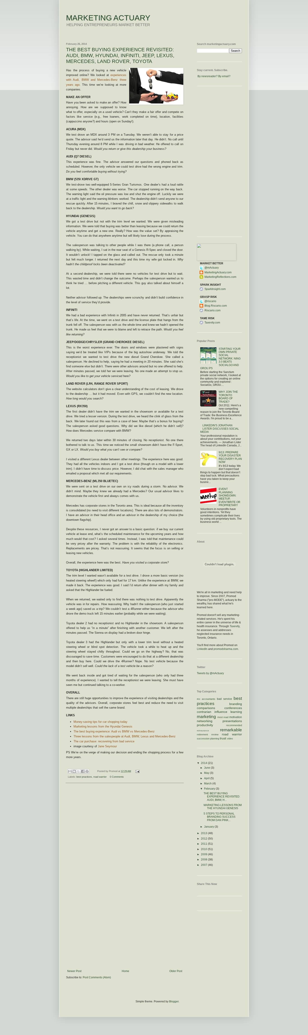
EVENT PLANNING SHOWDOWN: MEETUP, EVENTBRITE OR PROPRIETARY (229, 497)
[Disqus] (124, 845)
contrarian (204, 712)
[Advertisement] (125, 936)
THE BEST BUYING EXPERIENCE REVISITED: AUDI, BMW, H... (222, 797)
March (208, 783)
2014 (204, 763)
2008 (204, 859)
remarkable (231, 729)
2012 (204, 838)
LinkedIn (202, 649)
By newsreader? (208, 76)
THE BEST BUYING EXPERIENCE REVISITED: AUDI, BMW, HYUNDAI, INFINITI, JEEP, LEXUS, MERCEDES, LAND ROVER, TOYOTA (120, 55)
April (207, 778)
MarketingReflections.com (220, 276)
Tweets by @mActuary (210, 673)
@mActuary (212, 267)
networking (204, 721)
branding (235, 704)
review (214, 734)
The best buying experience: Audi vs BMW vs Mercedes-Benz (114, 731)
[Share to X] (78, 771)
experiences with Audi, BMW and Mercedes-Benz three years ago (96, 79)
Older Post (175, 971)
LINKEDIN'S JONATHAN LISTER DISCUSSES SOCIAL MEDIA (219, 428)
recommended (234, 725)
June (207, 767)
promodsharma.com (226, 649)
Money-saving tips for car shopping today (100, 721)
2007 (204, 865)
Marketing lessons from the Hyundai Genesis (103, 726)
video (230, 738)
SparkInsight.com (215, 289)
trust (223, 738)
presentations (232, 721)
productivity (205, 725)
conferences (233, 708)
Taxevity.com (212, 322)
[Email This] (70, 771)
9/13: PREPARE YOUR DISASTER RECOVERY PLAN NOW (230, 457)
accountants (208, 699)
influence (220, 712)
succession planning (208, 738)
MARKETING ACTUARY (108, 17)
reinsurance (203, 730)
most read (223, 717)
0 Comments (117, 776)
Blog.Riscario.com (216, 305)
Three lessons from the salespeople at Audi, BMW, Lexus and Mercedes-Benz (125, 736)
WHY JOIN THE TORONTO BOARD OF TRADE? (228, 396)
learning (236, 712)
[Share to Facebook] (82, 771)
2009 (204, 854)
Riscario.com (213, 310)
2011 (204, 843)
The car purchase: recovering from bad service (104, 741)
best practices (84, 776)
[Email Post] (136, 771)
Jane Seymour (107, 746)
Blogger (174, 1001)
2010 (204, 849)
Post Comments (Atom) (97, 977)
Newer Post (74, 971)
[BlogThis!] (74, 771)
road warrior (100, 776)
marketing (206, 716)
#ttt (198, 699)
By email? (224, 76)
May (207, 773)
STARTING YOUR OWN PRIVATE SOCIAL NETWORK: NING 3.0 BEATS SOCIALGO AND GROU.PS (220, 358)
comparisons (206, 708)
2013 (204, 833)
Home (125, 971)
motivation (235, 717)
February (210, 788)
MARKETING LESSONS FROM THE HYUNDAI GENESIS (223, 807)
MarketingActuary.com (218, 272)
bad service (224, 698)
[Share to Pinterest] (87, 771)
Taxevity (234, 626)
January (209, 826)
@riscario (210, 301)
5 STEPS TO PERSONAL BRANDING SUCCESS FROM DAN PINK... (219, 817)
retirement (202, 734)
